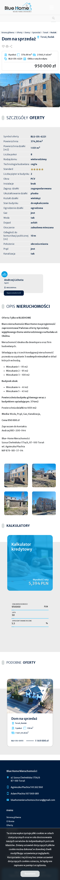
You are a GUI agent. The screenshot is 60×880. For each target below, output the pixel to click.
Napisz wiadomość (14, 293)
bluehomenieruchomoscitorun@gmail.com (33, 800)
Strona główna (13, 817)
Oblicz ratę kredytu (37, 58)
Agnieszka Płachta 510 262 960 (27, 787)
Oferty (9, 825)
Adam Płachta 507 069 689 (25, 793)
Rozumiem (30, 873)
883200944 (11, 288)
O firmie (10, 821)
